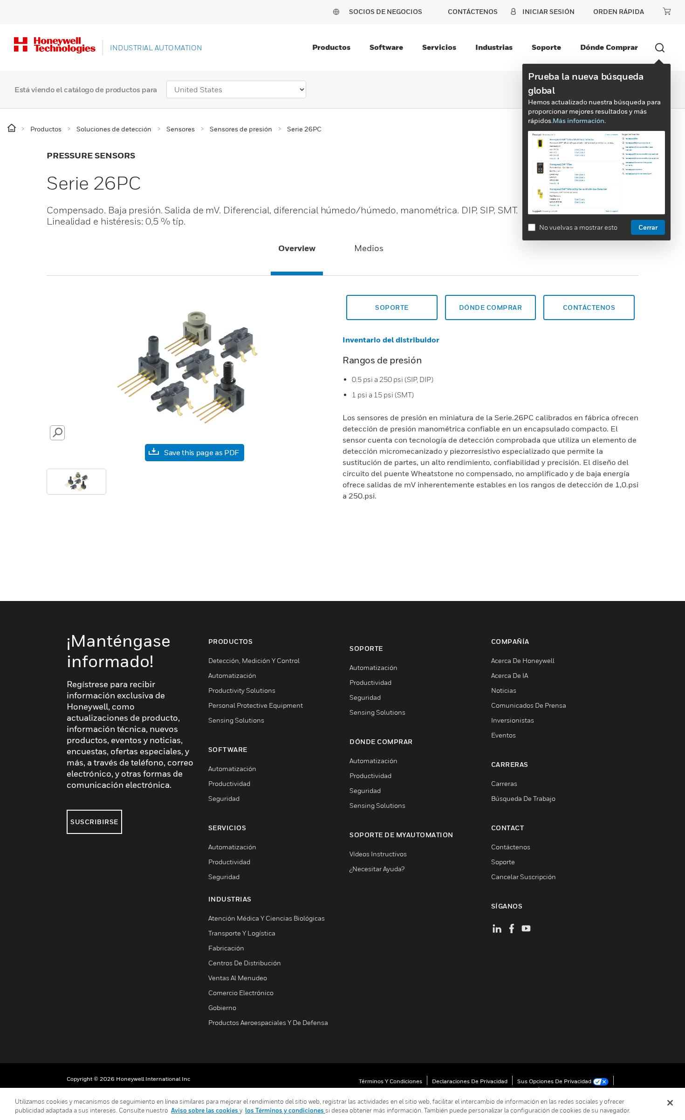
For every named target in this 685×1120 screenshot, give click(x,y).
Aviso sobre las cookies (205, 1110)
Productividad (229, 783)
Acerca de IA (509, 675)
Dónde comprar (609, 47)
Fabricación (226, 948)
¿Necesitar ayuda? (376, 869)
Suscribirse (94, 822)
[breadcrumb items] (12, 128)
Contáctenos (589, 307)
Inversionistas (512, 720)
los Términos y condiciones (285, 1110)
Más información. (579, 120)
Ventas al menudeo (237, 978)
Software (386, 47)
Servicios (439, 47)
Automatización (232, 675)
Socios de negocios (385, 11)
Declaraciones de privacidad (469, 1081)
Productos (331, 47)
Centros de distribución (244, 963)
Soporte (546, 47)
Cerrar (648, 227)
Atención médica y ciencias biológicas (266, 918)
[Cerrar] (670, 1103)
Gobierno (222, 1007)
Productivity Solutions (241, 690)
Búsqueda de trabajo (523, 798)
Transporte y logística (241, 933)
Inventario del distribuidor (390, 339)
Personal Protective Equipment (255, 705)
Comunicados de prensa (528, 705)
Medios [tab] (369, 248)
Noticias (503, 690)
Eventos (503, 735)
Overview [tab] (296, 248)
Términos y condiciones (390, 1081)
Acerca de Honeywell (523, 660)
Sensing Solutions (236, 720)
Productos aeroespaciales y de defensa (268, 1022)
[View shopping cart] (667, 11)
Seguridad (224, 798)
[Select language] (336, 11)
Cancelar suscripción (523, 877)
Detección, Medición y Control (254, 660)
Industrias (494, 47)
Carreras (504, 783)
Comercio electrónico (241, 993)
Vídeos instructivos (378, 854)
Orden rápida (618, 11)
